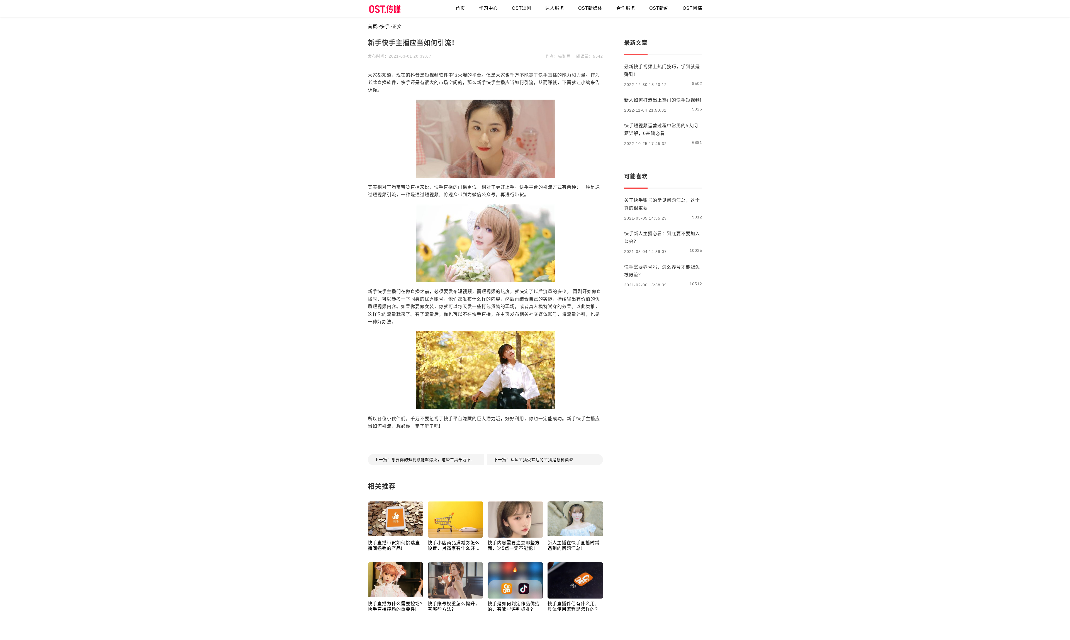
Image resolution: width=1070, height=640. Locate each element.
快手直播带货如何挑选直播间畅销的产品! (394, 545)
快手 (385, 26)
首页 (372, 26)
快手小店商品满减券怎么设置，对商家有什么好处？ (454, 545)
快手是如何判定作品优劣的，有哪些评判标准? (514, 606)
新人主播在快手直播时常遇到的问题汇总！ (574, 545)
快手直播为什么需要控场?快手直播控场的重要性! (395, 606)
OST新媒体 (590, 8)
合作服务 (625, 8)
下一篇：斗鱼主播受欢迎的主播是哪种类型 (533, 459)
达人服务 (554, 8)
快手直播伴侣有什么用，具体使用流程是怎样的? (574, 606)
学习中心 (488, 8)
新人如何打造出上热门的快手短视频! (662, 100)
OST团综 (692, 8)
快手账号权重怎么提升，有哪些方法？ (454, 606)
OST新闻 (659, 8)
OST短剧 (521, 8)
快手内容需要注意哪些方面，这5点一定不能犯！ (514, 545)
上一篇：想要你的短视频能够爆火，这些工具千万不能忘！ (429, 459)
